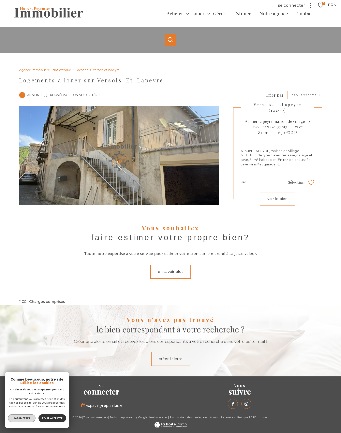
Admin (214, 417)
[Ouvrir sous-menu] (187, 13)
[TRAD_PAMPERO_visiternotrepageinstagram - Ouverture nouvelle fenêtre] (246, 404)
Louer (198, 13)
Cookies (263, 417)
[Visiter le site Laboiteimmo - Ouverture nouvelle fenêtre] (170, 426)
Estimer (242, 13)
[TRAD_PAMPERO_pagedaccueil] (48, 16)
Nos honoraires (158, 417)
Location (81, 70)
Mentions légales (197, 417)
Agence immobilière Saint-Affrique (45, 70)
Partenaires (228, 417)
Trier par (275, 95)
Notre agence (273, 13)
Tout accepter (52, 418)
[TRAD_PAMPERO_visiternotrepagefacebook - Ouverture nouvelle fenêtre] (233, 404)
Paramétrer (21, 418)
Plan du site (177, 417)
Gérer (219, 13)
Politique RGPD (246, 417)
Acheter (175, 13)
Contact (304, 13)
